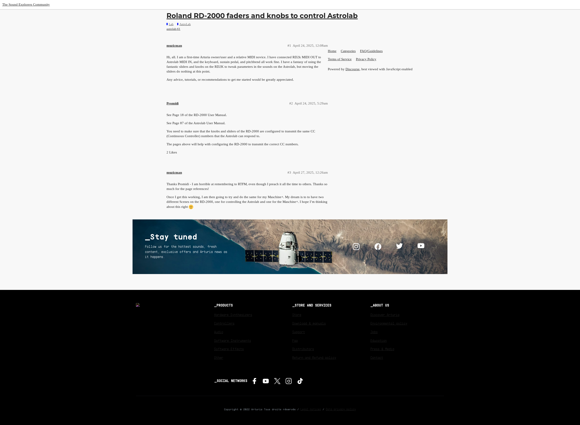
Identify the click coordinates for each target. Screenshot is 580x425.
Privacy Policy (366, 59)
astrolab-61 (173, 29)
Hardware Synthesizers (233, 315)
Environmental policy (388, 323)
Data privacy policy (341, 409)
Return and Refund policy (314, 357)
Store (296, 315)
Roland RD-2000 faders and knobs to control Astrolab (262, 16)
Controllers (224, 323)
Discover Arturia (384, 315)
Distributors (303, 349)
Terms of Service (340, 59)
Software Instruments (232, 340)
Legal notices (310, 409)
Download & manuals (309, 323)
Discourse (353, 69)
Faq (295, 340)
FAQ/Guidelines (371, 51)
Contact (376, 357)
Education (378, 340)
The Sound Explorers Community (26, 4)
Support (298, 332)
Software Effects (229, 349)
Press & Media (382, 349)
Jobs (374, 332)
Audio (218, 332)
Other (218, 357)
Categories (348, 51)
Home (332, 51)
